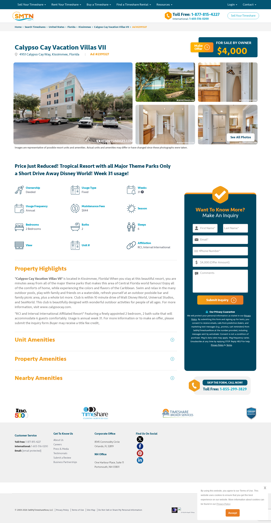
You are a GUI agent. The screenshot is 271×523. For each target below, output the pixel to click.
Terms (229, 345)
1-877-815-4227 (205, 14)
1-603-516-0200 (199, 19)
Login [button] (231, 4)
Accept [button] (232, 512)
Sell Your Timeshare (243, 15)
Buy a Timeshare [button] (98, 4)
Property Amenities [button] (40, 359)
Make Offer (198, 47)
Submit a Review (62, 457)
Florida (71, 27)
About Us (58, 440)
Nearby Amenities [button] (38, 378)
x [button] (265, 487)
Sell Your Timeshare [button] (31, 4)
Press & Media (61, 448)
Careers (57, 444)
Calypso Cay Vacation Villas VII (111, 27)
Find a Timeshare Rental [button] (133, 4)
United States (56, 27)
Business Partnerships (65, 462)
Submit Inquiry (217, 300)
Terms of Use (78, 510)
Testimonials (60, 453)
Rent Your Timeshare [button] (65, 4)
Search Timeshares (35, 27)
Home (18, 27)
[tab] (96, 341)
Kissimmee (85, 27)
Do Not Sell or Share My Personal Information (120, 510)
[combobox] (197, 251)
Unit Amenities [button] (35, 340)
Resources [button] (164, 4)
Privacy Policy (217, 345)
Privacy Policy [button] (223, 504)
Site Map (91, 510)
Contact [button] (248, 4)
